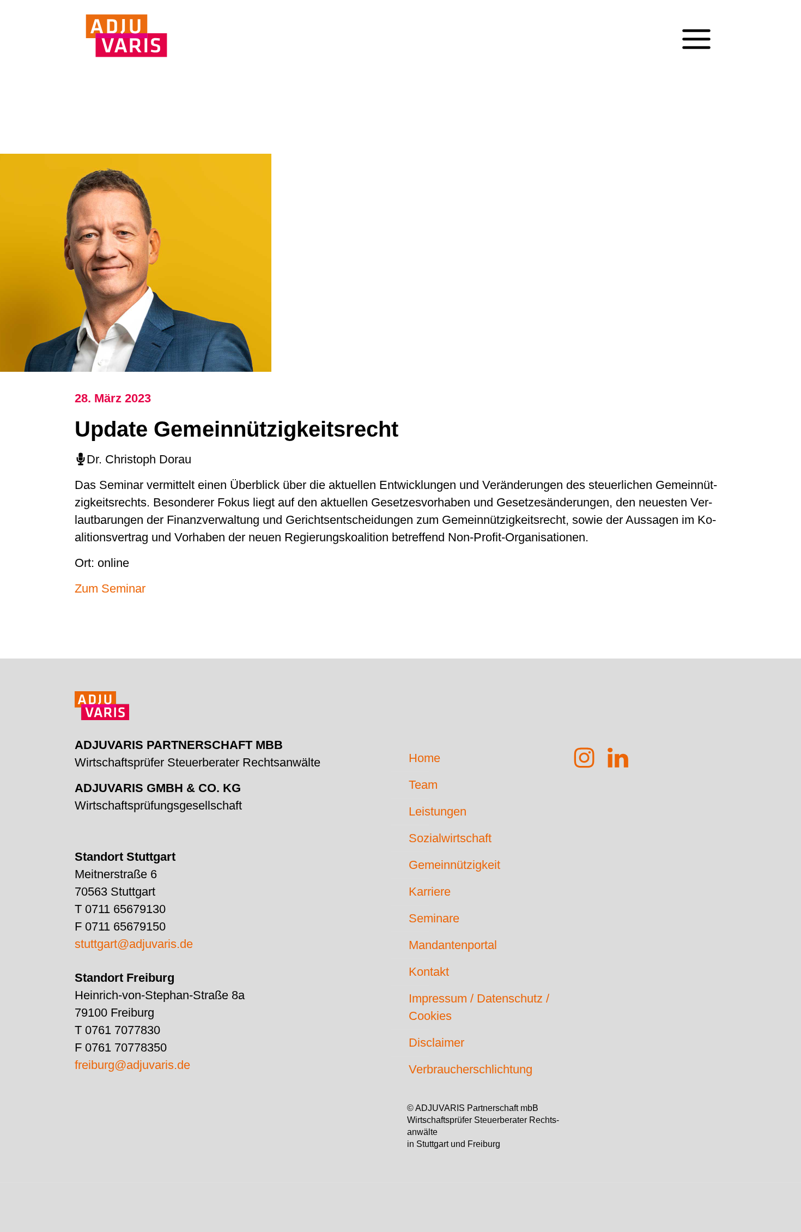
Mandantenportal (453, 945)
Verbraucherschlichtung (470, 1069)
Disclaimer (436, 1042)
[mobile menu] (696, 30)
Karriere (430, 891)
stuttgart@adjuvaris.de (134, 944)
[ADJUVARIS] (126, 30)
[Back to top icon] (748, 1209)
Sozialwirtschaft (450, 838)
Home (424, 758)
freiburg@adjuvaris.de (132, 1065)
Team (423, 785)
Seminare (434, 918)
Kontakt (429, 972)
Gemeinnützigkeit (454, 865)
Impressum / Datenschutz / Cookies (479, 1007)
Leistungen (437, 811)
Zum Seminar (110, 588)
